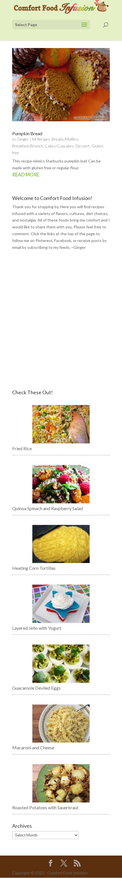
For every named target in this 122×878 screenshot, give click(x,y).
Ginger (23, 139)
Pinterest (43, 240)
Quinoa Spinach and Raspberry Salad (47, 508)
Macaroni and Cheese (33, 747)
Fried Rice (22, 448)
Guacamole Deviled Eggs (36, 688)
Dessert (82, 145)
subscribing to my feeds (48, 247)
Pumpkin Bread (27, 133)
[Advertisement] (61, 320)
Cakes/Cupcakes (59, 145)
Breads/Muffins (65, 139)
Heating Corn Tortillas (34, 568)
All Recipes (41, 139)
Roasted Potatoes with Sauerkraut (45, 807)
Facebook (62, 240)
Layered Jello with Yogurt (36, 628)
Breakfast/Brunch (27, 145)
